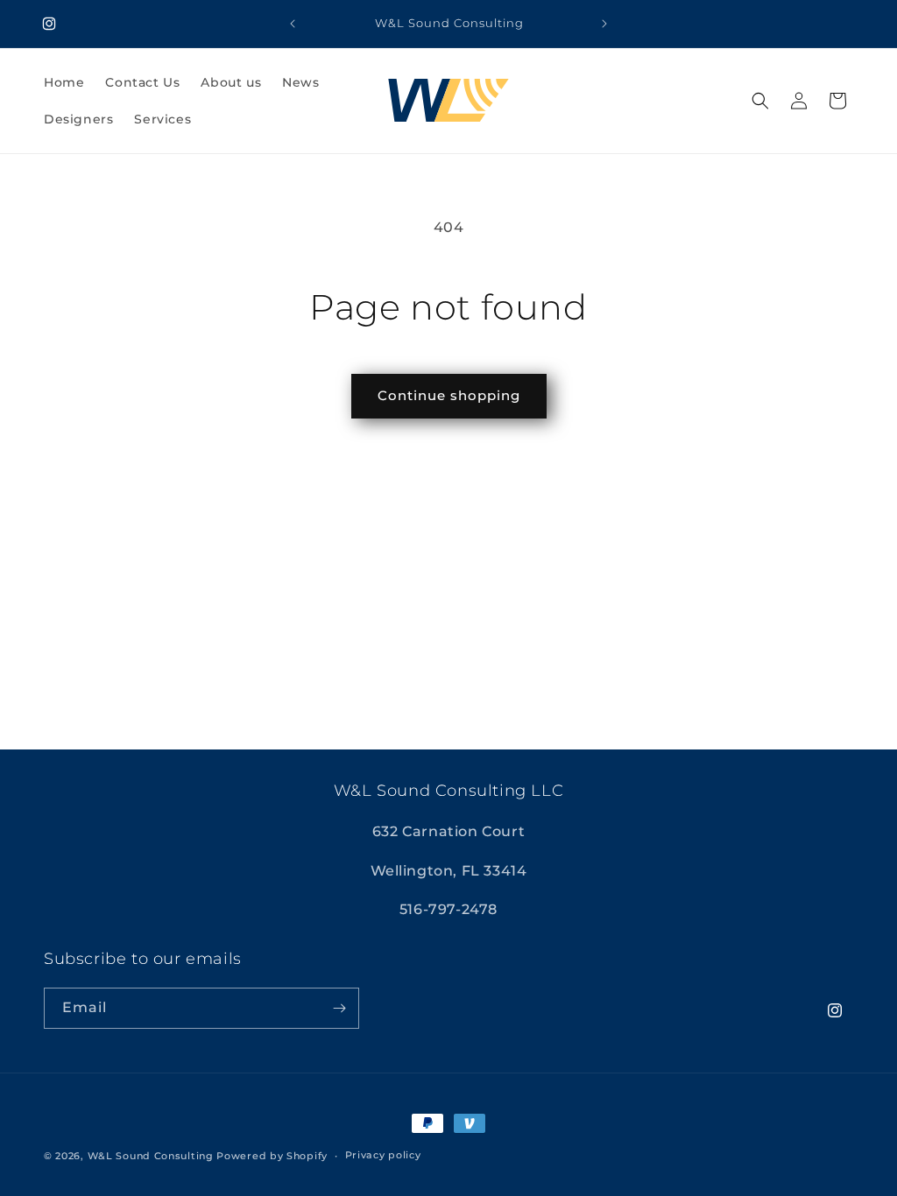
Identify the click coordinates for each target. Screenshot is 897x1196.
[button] (760, 100)
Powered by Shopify (272, 1156)
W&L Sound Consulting (151, 1156)
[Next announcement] (604, 23)
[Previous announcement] (292, 23)
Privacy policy (383, 1155)
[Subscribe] (339, 1008)
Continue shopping (449, 395)
